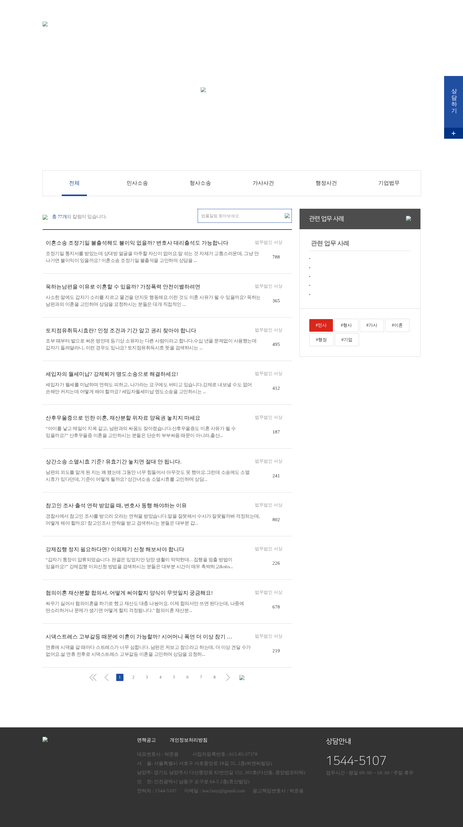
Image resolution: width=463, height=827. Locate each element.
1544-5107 (356, 761)
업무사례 (306, 20)
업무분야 (271, 20)
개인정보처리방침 (189, 740)
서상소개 (236, 20)
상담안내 (377, 20)
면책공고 (146, 740)
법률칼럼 (341, 20)
